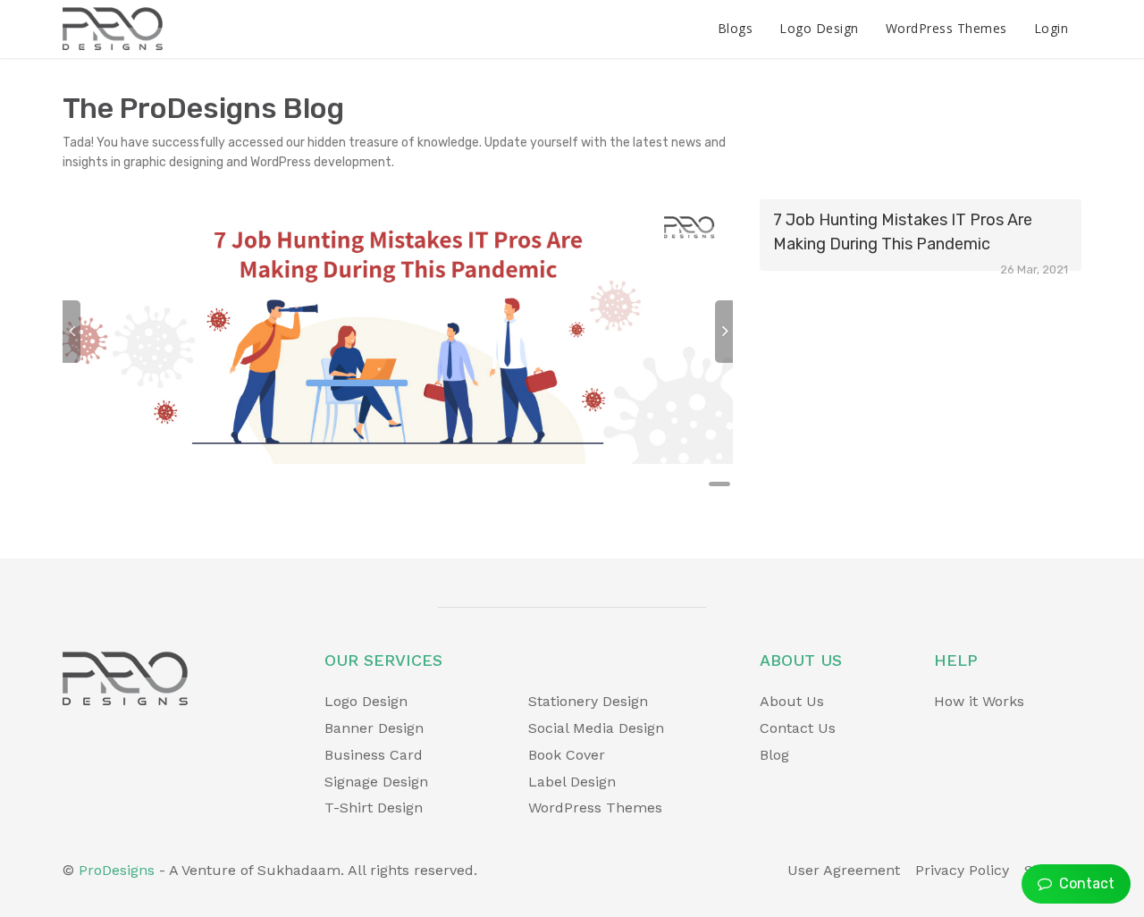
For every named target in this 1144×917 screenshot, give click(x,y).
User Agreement (843, 870)
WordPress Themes (946, 28)
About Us (792, 701)
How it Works (979, 701)
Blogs (735, 28)
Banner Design (374, 727)
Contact (1083, 883)
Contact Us (798, 727)
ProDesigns (117, 870)
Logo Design (819, 28)
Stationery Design (588, 701)
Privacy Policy (962, 870)
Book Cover (566, 754)
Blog (774, 754)
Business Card (373, 754)
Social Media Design (596, 727)
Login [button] (1051, 28)
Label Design (572, 781)
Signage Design (376, 781)
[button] (71, 331)
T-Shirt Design (373, 807)
